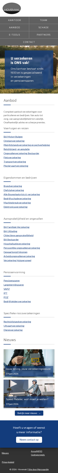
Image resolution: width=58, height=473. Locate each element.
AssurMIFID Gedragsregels (38, 453)
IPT (5, 293)
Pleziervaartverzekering (16, 165)
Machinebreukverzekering (17, 202)
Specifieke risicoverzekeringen (22, 313)
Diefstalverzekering (14, 190)
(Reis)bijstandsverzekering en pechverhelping (27, 144)
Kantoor (14, 20)
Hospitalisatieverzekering (17, 243)
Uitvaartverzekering (14, 325)
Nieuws (5, 453)
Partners (44, 35)
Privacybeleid (8, 462)
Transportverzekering (15, 161)
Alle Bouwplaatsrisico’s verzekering (22, 194)
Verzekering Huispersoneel (17, 260)
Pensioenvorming (14, 272)
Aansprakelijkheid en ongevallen (23, 219)
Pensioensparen (12, 280)
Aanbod (14, 27)
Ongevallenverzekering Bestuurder (21, 153)
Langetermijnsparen (14, 284)
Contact (29, 42)
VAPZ (7, 288)
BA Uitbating (10, 231)
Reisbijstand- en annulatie (17, 149)
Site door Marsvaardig (38, 469)
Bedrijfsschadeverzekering (17, 198)
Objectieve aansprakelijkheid (18, 235)
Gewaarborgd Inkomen (15, 252)
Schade (44, 27)
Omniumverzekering (14, 140)
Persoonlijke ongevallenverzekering (22, 247)
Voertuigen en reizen (16, 128)
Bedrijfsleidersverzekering (17, 301)
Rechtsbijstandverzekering (17, 321)
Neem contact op (29, 439)
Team (43, 20)
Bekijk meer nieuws (27, 413)
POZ (6, 297)
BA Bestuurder (11, 239)
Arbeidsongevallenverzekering (19, 256)
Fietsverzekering (12, 157)
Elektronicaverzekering (16, 206)
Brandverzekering (13, 186)
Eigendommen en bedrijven (20, 178)
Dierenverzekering (13, 329)
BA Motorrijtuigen (13, 136)
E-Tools (14, 35)
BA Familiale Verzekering (16, 227)
